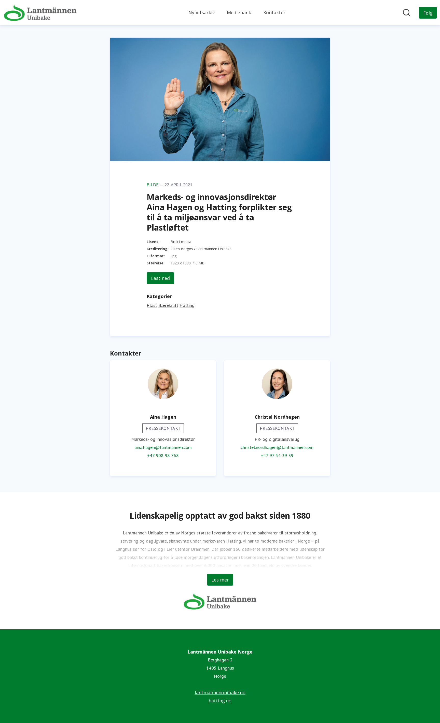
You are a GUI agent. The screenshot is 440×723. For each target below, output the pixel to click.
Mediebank (239, 12)
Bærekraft (168, 305)
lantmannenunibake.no (220, 692)
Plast (152, 305)
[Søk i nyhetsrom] (407, 13)
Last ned (160, 278)
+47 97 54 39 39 (277, 455)
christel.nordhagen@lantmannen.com (277, 447)
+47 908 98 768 (163, 455)
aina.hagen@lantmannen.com (163, 447)
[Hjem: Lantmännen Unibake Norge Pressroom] (40, 12)
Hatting (187, 305)
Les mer (220, 580)
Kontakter (274, 12)
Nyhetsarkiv (201, 12)
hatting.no (220, 701)
